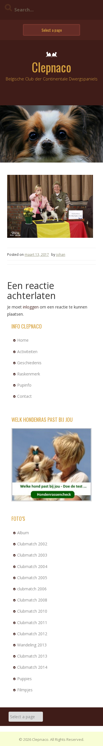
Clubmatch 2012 (32, 633)
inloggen (31, 307)
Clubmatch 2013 (32, 656)
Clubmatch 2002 (32, 544)
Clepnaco (51, 67)
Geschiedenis (29, 362)
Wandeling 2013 (32, 645)
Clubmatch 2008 (32, 600)
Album (23, 532)
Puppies (24, 678)
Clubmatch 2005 (32, 577)
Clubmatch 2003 (32, 555)
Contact (24, 396)
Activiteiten (27, 351)
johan (60, 254)
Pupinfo (24, 385)
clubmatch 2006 (32, 588)
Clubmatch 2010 (32, 611)
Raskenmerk (28, 374)
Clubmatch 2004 (32, 566)
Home (23, 340)
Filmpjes (25, 689)
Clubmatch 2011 (32, 622)
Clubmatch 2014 (32, 667)
